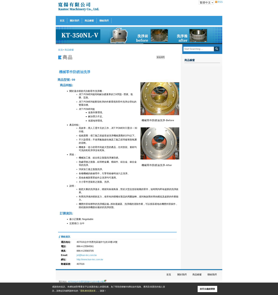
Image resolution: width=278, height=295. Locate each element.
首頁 (62, 20)
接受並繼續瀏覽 (207, 289)
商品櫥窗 (89, 20)
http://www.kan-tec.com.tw (90, 259)
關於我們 (74, 20)
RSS (219, 2)
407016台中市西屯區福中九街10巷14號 (86, 281)
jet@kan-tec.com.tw (87, 255)
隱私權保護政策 (88, 291)
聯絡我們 (104, 20)
